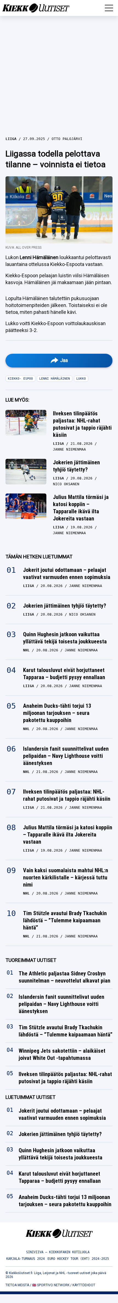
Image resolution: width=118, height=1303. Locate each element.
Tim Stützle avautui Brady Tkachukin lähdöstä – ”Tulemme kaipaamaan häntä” (65, 920)
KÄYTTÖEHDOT (83, 1285)
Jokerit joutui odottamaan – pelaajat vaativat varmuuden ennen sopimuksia (66, 573)
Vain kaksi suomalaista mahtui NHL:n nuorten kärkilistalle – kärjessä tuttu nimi (65, 877)
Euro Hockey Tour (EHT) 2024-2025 (78, 1259)
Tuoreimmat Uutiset (30, 960)
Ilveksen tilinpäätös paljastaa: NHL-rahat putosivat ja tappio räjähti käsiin (82, 424)
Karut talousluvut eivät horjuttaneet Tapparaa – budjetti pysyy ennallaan (64, 674)
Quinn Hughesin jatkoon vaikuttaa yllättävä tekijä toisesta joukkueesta (65, 638)
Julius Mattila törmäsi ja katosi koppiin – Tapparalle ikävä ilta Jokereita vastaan (81, 508)
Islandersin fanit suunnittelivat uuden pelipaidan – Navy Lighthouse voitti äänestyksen (66, 755)
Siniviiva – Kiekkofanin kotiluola (57, 1252)
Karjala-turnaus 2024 (25, 1259)
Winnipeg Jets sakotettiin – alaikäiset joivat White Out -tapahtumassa (62, 1054)
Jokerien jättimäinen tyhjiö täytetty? (76, 466)
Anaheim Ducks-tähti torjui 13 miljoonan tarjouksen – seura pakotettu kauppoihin (57, 713)
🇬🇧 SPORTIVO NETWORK (50, 1285)
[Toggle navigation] (109, 8)
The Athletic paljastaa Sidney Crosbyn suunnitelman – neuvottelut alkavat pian (64, 977)
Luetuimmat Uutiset (30, 1097)
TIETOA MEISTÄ (17, 1285)
